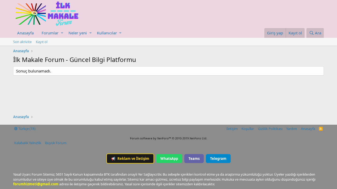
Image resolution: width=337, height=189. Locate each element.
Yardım (291, 128)
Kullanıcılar (107, 32)
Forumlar (50, 32)
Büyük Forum (55, 142)
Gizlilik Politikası (270, 128)
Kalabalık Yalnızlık (27, 142)
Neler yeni (77, 32)
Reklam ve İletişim (130, 158)
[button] (62, 33)
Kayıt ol (41, 41)
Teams (194, 158)
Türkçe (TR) (27, 128)
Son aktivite (22, 41)
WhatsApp (169, 158)
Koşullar (247, 128)
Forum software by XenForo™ (168, 138)
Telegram (218, 158)
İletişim (232, 128)
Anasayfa (25, 32)
